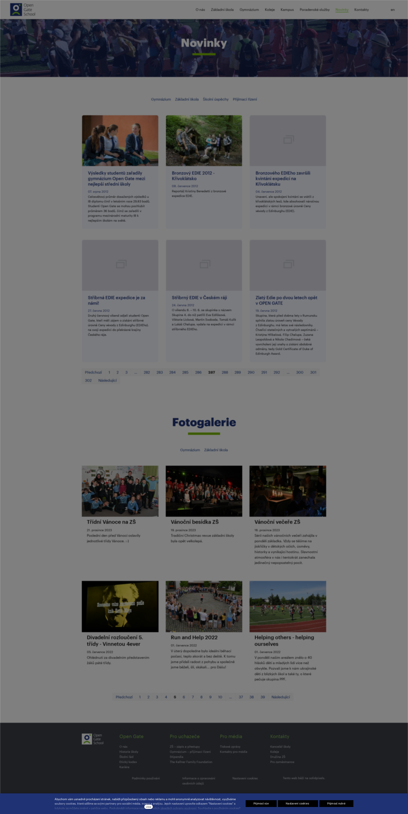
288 (225, 372)
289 (238, 372)
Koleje (274, 751)
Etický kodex (128, 762)
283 (160, 372)
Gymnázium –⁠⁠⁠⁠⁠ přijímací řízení (190, 751)
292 (277, 372)
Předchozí (93, 372)
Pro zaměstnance (282, 762)
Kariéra (124, 767)
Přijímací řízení (245, 99)
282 (147, 372)
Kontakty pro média (233, 751)
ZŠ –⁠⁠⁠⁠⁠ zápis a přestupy (185, 746)
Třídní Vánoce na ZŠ (111, 522)
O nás (123, 746)
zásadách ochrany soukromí (178, 808)
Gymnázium (161, 99)
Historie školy (128, 751)
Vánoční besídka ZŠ (195, 522)
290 (251, 372)
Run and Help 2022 (194, 637)
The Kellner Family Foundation (191, 762)
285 (185, 372)
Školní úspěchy (216, 99)
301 (313, 372)
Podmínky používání (146, 778)
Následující (107, 380)
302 (88, 380)
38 (251, 697)
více (148, 806)
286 (198, 372)
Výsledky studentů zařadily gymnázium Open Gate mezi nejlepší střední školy (116, 178)
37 (241, 697)
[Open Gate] (22, 9)
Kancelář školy (280, 746)
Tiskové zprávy (230, 746)
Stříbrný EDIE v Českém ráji (199, 297)
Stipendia (176, 756)
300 (299, 372)
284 (172, 372)
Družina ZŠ (277, 756)
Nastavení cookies (245, 778)
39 (263, 697)
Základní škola (187, 99)
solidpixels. (317, 778)
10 (220, 697)
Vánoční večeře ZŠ (277, 522)
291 (264, 372)
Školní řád (126, 756)
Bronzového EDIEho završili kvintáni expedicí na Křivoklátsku (283, 178)
